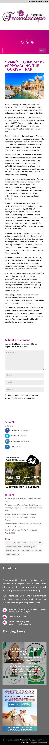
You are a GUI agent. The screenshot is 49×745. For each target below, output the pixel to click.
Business (22, 543)
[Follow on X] (27, 42)
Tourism (36, 550)
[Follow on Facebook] (22, 42)
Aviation (10, 543)
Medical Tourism (12, 550)
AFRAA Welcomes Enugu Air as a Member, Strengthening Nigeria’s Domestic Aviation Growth (21, 517)
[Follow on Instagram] (32, 42)
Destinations (36, 543)
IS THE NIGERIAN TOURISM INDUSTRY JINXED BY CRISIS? (24, 651)
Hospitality (30, 547)
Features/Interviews (14, 547)
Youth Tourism (12, 554)
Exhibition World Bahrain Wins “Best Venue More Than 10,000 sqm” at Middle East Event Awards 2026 (24, 508)
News (25, 550)
